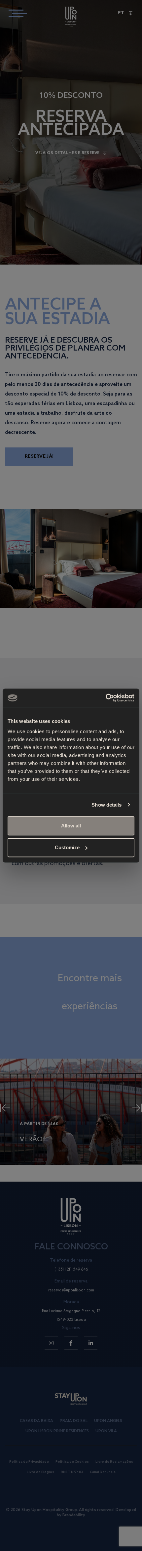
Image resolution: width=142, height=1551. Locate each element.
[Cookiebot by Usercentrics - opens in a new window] (105, 697)
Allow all (71, 825)
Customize (67, 847)
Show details (106, 805)
